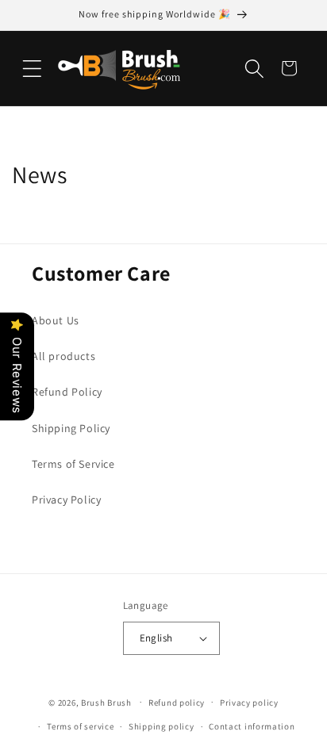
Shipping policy (161, 726)
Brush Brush (106, 701)
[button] (31, 68)
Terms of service (80, 726)
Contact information (251, 726)
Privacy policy (249, 702)
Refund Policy (67, 392)
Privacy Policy (66, 499)
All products (63, 356)
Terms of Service (73, 464)
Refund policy (176, 702)
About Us (55, 320)
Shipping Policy (71, 428)
